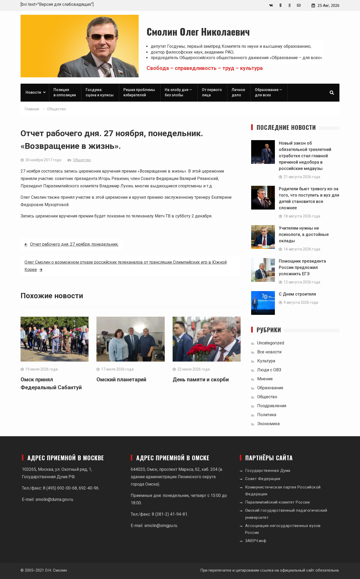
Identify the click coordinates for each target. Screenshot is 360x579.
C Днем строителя (297, 294)
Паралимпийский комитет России (277, 502)
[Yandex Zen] (289, 5)
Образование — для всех (268, 92)
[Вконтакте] (271, 5)
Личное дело (238, 92)
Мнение (265, 378)
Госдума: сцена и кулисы (100, 92)
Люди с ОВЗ (269, 369)
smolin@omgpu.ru (160, 525)
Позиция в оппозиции (64, 92)
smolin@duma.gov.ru (54, 499)
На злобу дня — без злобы (178, 92)
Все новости (269, 351)
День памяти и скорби (201, 379)
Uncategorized (270, 342)
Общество (82, 160)
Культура (266, 360)
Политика (266, 414)
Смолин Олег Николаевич (198, 31)
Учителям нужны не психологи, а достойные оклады (304, 234)
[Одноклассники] (280, 5)
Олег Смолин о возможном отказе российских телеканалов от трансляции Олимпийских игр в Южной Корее (126, 266)
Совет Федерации (262, 478)
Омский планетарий (121, 379)
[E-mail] (298, 5)
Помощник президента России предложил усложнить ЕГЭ (302, 267)
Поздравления (271, 405)
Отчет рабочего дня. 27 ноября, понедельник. (74, 244)
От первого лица (212, 92)
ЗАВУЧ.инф (255, 540)
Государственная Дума (267, 470)
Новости (33, 92)
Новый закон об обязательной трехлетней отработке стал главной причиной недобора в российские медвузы (305, 156)
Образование (270, 387)
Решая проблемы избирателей (139, 92)
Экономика (268, 423)
